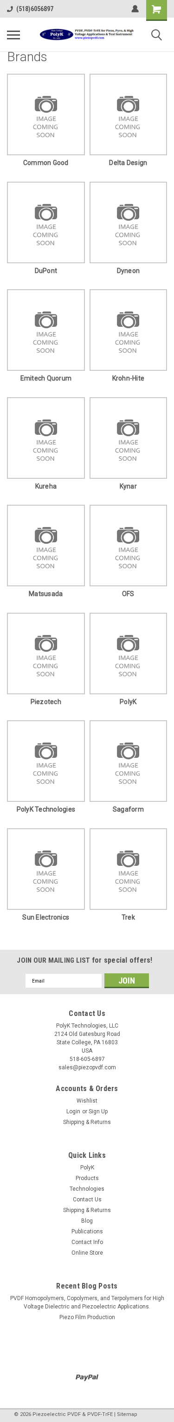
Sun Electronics (45, 917)
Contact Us (87, 1199)
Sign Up (98, 1111)
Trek (128, 917)
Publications (87, 1231)
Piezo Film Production (87, 1317)
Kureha (46, 486)
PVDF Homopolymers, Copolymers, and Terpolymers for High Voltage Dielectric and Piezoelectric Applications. (87, 1302)
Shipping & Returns (87, 1122)
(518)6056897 (34, 9)
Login (73, 1111)
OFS (128, 593)
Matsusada (46, 593)
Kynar (128, 486)
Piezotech (46, 701)
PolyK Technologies (46, 809)
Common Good (46, 162)
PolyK (128, 701)
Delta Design (128, 162)
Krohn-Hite (128, 378)
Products (87, 1178)
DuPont (46, 270)
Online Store (87, 1253)
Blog (87, 1221)
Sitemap (127, 1414)
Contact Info (87, 1242)
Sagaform (128, 809)
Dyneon (128, 270)
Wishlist (87, 1101)
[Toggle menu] (13, 34)
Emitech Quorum (46, 378)
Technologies (87, 1189)
